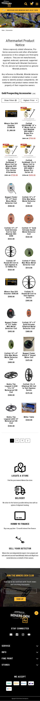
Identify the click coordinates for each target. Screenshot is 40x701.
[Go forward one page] (27, 441)
